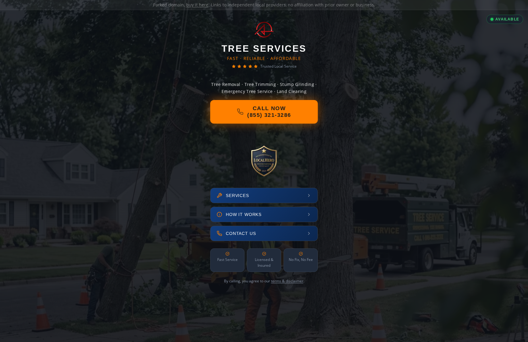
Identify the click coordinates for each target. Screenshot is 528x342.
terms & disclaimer (287, 281)
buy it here (197, 5)
